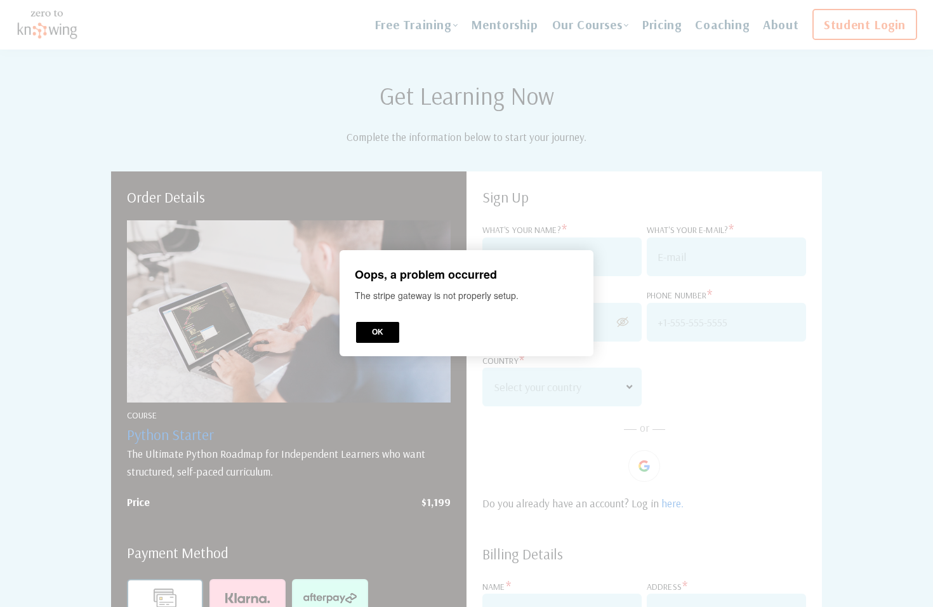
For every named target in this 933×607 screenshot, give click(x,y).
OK (377, 332)
